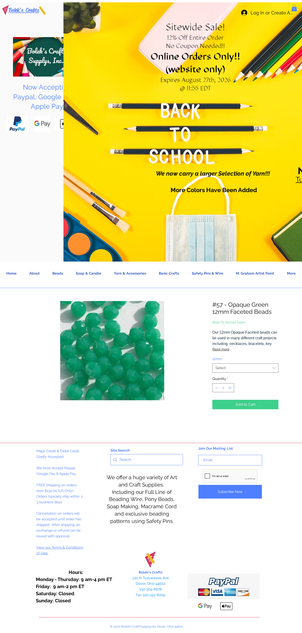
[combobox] (245, 368)
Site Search (120, 450)
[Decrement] (216, 387)
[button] (294, 7)
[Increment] (230, 387)
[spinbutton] (223, 387)
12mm (218, 359)
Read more (220, 349)
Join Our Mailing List (215, 448)
